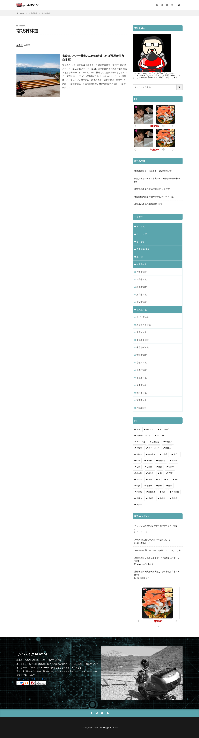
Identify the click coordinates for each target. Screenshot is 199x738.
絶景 (170, 486)
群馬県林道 (33, 13)
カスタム (141, 226)
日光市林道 (142, 279)
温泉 (150, 479)
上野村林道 (142, 332)
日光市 (149, 467)
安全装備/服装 (143, 249)
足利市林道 (142, 294)
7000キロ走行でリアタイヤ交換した (150, 539)
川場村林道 (142, 370)
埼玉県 (164, 454)
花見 (163, 492)
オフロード (161, 435)
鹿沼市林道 (142, 302)
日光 (138, 467)
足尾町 (162, 498)
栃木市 (171, 467)
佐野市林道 (142, 272)
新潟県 (174, 460)
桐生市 (151, 473)
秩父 (138, 486)
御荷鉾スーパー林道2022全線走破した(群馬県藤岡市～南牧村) (94, 57)
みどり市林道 (143, 317)
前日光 (168, 448)
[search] (180, 87)
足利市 (151, 498)
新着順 (19, 45)
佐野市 (139, 448)
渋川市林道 (142, 392)
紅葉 (160, 486)
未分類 (140, 256)
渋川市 (139, 479)
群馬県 (139, 492)
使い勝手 (141, 241)
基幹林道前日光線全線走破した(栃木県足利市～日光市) (157, 559)
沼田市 (171, 473)
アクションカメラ (143, 435)
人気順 (27, 45)
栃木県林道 (142, 264)
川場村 (149, 460)
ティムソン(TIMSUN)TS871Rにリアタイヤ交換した (156, 527)
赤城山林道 (142, 408)
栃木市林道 (142, 287)
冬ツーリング (153, 448)
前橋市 (139, 454)
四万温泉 (151, 454)
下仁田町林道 (143, 340)
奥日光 (176, 454)
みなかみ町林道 (144, 324)
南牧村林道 (46, 13)
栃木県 (139, 473)
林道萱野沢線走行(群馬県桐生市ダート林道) (154, 196)
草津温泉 (175, 492)
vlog (138, 429)
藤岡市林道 (142, 400)
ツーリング (142, 234)
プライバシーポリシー (39, 678)
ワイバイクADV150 (108, 727)
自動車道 (151, 492)
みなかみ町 (164, 429)
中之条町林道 (143, 347)
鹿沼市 (139, 504)
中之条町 (168, 442)
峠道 (138, 460)
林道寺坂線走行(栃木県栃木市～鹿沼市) (152, 189)
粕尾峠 (149, 486)
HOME (21, 13)
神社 (176, 479)
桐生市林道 (142, 377)
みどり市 (149, 429)
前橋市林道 (142, 355)
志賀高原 (161, 460)
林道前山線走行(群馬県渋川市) (148, 204)
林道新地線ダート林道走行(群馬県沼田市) (153, 171)
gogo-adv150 (140, 542)
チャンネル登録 (156, 77)
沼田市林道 (142, 385)
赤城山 (139, 498)
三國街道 (155, 442)
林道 (160, 467)
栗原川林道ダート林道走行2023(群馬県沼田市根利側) (157, 180)
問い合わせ (23, 678)
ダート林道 (141, 442)
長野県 (174, 498)
